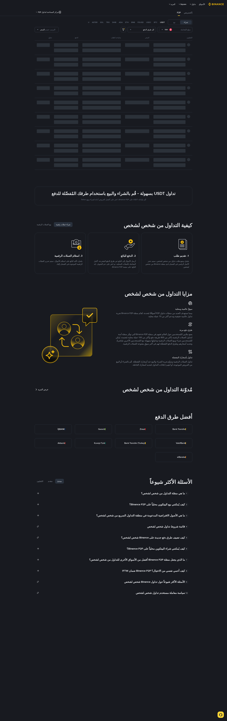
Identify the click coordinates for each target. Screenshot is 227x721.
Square (183, 4)
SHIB (114, 22)
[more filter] (123, 29)
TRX (108, 22)
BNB (133, 22)
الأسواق (202, 4)
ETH (127, 22)
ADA (121, 22)
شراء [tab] (186, 22)
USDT (162, 22)
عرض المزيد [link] (43, 389)
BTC (155, 22)
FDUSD (141, 22)
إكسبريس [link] (188, 12)
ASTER (94, 22)
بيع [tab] (174, 22)
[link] (173, 429)
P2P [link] (179, 12)
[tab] (188, 12)
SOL (102, 22)
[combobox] (167, 29)
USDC (148, 22)
